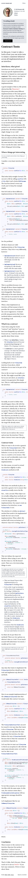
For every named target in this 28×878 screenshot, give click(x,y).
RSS (6, 875)
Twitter (16, 15)
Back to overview (22, 875)
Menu (23, 3)
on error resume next (6, 3)
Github (16, 13)
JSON (9, 875)
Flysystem (15, 89)
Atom (12, 875)
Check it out (8, 41)
